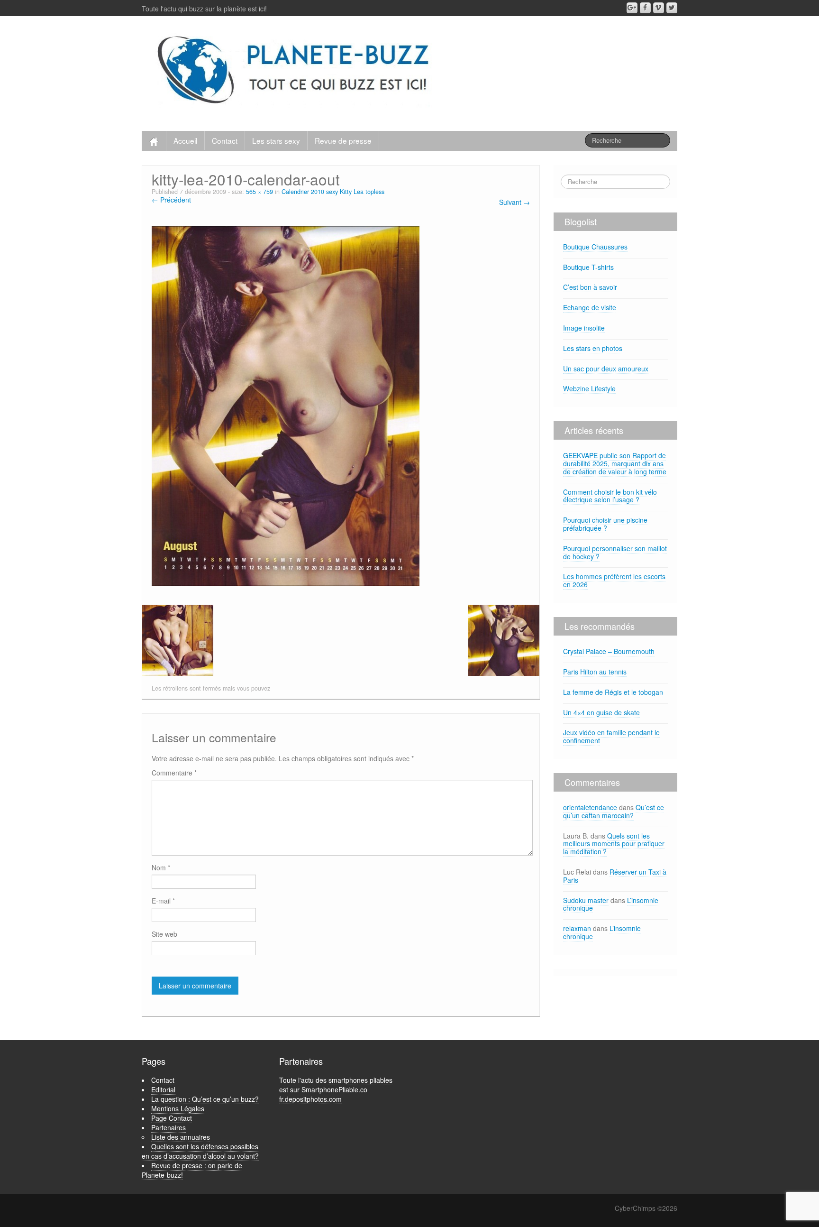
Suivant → (514, 202)
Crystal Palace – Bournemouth (609, 651)
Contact (224, 140)
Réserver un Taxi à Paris (614, 876)
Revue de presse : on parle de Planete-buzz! (192, 1170)
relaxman (577, 928)
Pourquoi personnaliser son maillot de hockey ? (615, 552)
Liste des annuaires (180, 1137)
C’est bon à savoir (590, 287)
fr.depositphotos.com (310, 1099)
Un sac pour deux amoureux (605, 368)
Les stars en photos (592, 348)
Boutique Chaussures (595, 246)
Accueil (185, 140)
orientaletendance (590, 807)
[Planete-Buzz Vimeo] (658, 7)
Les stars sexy (276, 140)
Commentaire (174, 772)
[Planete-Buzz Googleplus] (632, 7)
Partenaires (168, 1127)
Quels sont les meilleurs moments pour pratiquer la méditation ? (613, 844)
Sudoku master (586, 900)
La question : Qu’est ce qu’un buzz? (205, 1099)
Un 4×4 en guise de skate (601, 712)
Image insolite (584, 327)
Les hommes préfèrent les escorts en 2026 (614, 580)
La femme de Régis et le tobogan (613, 692)
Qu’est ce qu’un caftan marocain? (613, 811)
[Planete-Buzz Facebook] (645, 7)
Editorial (163, 1089)
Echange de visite (589, 307)
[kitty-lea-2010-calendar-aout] (285, 404)
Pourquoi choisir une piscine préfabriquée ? (605, 524)
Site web (164, 934)
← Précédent (171, 199)
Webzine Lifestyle (589, 388)
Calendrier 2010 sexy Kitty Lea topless (333, 191)
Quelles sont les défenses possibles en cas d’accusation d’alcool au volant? (200, 1151)
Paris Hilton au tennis (595, 671)
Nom (161, 867)
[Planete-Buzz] (295, 71)
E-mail (163, 900)
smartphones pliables (360, 1080)
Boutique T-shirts (588, 267)
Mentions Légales (177, 1108)
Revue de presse (343, 140)
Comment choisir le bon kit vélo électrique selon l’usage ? (610, 496)
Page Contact (171, 1118)
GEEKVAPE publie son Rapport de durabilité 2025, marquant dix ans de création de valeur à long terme (614, 463)
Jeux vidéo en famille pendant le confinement (611, 736)
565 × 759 (259, 191)
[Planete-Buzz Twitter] (671, 7)
